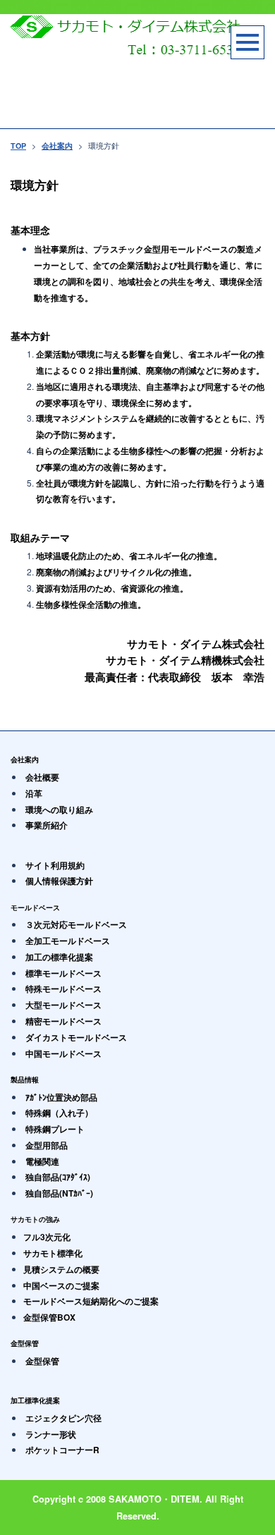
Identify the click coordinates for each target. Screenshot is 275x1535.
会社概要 (42, 777)
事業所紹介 (46, 825)
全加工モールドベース (67, 940)
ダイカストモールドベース (76, 1037)
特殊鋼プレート (55, 1129)
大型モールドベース (63, 1004)
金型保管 (42, 1360)
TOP (18, 145)
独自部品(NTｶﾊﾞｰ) (59, 1193)
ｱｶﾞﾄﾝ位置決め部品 (61, 1097)
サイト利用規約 (55, 865)
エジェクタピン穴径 (63, 1418)
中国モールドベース (63, 1053)
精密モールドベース (63, 1021)
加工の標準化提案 (59, 956)
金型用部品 (46, 1145)
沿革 (33, 793)
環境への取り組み (59, 809)
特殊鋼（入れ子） (59, 1112)
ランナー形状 (50, 1434)
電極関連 (42, 1161)
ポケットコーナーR (62, 1449)
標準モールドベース (63, 973)
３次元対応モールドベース (76, 924)
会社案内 (57, 145)
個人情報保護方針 (59, 880)
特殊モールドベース (63, 988)
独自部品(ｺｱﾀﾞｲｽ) (57, 1176)
